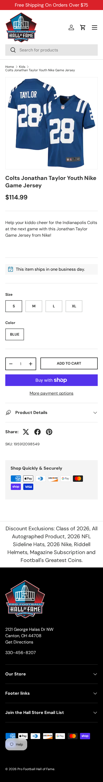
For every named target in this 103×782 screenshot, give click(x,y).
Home (9, 66)
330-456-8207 (20, 652)
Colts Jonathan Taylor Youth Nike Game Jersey (40, 70)
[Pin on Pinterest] (49, 432)
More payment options (51, 393)
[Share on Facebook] (37, 432)
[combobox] (51, 50)
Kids (22, 66)
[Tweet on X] (26, 432)
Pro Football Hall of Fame (35, 769)
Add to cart (69, 363)
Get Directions (19, 642)
